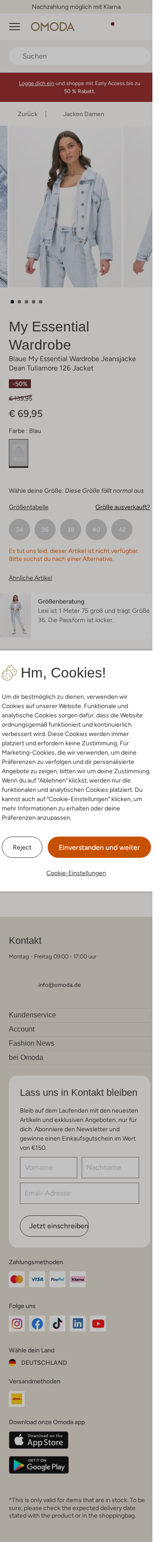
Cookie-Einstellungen (76, 872)
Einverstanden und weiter (99, 847)
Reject (22, 847)
